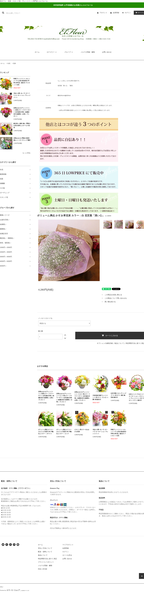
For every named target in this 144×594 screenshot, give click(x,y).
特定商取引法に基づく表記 (47, 559)
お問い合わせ (106, 52)
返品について (119, 343)
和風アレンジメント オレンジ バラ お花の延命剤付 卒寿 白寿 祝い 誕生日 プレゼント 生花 (22, 82)
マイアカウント (67, 545)
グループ (67, 52)
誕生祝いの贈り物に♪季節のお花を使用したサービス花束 (22, 125)
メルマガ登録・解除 (88, 52)
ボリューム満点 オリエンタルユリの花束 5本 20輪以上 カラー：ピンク (64, 431)
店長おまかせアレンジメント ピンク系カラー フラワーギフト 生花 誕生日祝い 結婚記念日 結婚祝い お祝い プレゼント (64, 397)
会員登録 (116, 13)
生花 (9, 63)
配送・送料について (45, 552)
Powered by (3, 590)
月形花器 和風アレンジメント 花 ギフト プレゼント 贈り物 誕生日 (100, 397)
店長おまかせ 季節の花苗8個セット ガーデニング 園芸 (22, 139)
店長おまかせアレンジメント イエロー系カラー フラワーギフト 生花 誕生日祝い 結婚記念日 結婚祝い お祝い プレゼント (82, 396)
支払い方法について (45, 548)
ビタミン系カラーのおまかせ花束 (81, 430)
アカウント (103, 13)
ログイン (128, 13)
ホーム (37, 52)
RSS (39, 569)
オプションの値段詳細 (105, 343)
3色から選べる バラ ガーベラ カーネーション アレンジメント (22, 95)
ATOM (45, 569)
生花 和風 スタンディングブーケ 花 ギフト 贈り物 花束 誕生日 (118, 395)
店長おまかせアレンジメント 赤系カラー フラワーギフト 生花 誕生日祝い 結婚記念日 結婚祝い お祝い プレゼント (22, 112)
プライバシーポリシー (46, 562)
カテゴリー (51, 52)
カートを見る (67, 555)
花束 (14, 63)
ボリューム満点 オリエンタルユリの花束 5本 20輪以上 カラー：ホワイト (45, 431)
